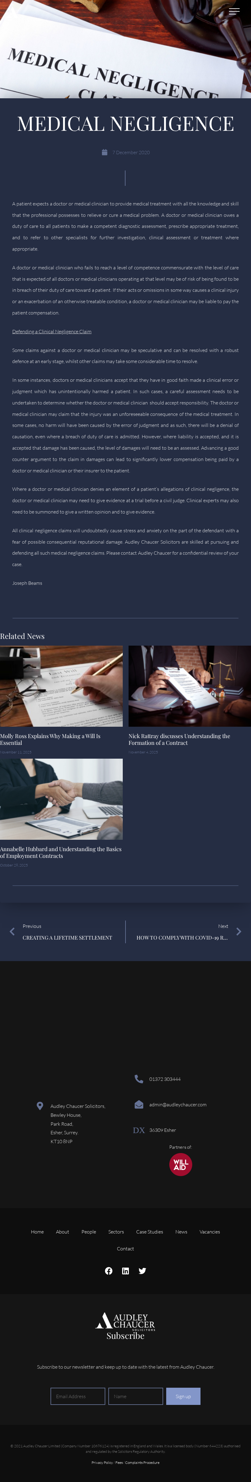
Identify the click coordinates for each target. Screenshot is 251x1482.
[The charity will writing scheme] (180, 1174)
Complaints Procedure (142, 1462)
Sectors (116, 1232)
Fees (119, 1462)
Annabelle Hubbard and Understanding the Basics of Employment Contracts (61, 852)
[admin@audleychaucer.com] (139, 1104)
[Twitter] (142, 1271)
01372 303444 (165, 1079)
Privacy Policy (102, 1462)
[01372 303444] (139, 1079)
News (181, 1232)
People (88, 1232)
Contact (125, 1248)
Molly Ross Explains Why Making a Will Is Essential (50, 739)
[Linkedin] (125, 1271)
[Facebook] (108, 1271)
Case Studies (149, 1232)
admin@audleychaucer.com (178, 1104)
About (62, 1232)
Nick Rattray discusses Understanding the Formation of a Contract (179, 739)
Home (37, 1232)
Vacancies (210, 1232)
